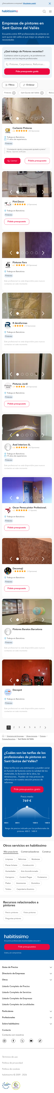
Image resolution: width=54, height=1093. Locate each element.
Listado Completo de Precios (16, 986)
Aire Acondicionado (29, 871)
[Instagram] (4, 1041)
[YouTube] (31, 1041)
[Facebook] (13, 1041)
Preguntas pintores (13, 918)
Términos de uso (10, 1057)
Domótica (35, 883)
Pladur (8, 883)
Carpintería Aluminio (25, 889)
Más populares (11, 852)
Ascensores (21, 883)
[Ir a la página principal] (10, 11)
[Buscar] (44, 11)
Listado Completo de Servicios (16, 992)
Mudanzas (36, 859)
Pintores (43, 736)
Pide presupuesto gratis (27, 72)
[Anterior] (11, 118)
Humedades (10, 871)
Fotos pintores (30, 912)
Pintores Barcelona (8, 739)
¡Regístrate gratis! (29, 3)
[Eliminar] (13, 92)
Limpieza (9, 859)
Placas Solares (11, 865)
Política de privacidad (12, 1063)
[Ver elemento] (17, 118)
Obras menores (31, 736)
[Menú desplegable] (51, 11)
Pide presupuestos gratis (27, 789)
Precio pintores (11, 912)
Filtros (11, 85)
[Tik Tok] (40, 1041)
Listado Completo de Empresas (17, 999)
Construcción (28, 865)
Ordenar (30, 85)
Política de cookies (11, 1069)
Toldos (8, 889)
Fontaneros (42, 877)
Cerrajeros (9, 877)
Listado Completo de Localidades (18, 1005)
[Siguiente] (43, 118)
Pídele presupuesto (37, 161)
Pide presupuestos (27, 947)
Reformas (22, 859)
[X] (22, 1041)
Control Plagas (26, 877)
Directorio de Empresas (15, 736)
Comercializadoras (30, 852)
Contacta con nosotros (13, 1035)
